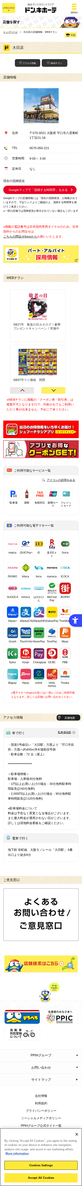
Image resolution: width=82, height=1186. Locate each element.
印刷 (73, 35)
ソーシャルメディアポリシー (41, 1118)
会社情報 (41, 1096)
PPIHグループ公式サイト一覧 (41, 1125)
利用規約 (41, 1103)
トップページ (10, 32)
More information (17, 1153)
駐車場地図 (64, 732)
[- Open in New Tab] (41, 435)
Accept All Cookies (41, 1177)
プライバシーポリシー (41, 1110)
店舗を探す (41, 963)
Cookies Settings (41, 1165)
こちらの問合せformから (20, 236)
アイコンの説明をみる (61, 480)
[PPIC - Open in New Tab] (60, 1021)
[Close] (77, 1134)
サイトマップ (41, 1079)
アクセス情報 (29, 63)
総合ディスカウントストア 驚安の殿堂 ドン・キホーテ (41, 8)
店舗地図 (70, 717)
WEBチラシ (56, 63)
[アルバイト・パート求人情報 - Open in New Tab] (41, 254)
